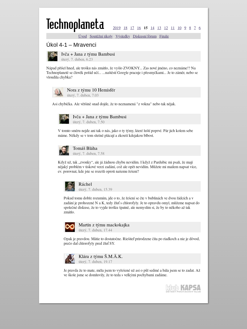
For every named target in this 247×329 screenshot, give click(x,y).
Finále (164, 36)
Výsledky (123, 36)
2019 (117, 27)
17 (132, 27)
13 (159, 27)
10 (179, 27)
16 (139, 27)
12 (166, 27)
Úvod (82, 36)
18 (125, 27)
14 (152, 27)
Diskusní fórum (145, 36)
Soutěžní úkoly (101, 36)
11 (173, 27)
